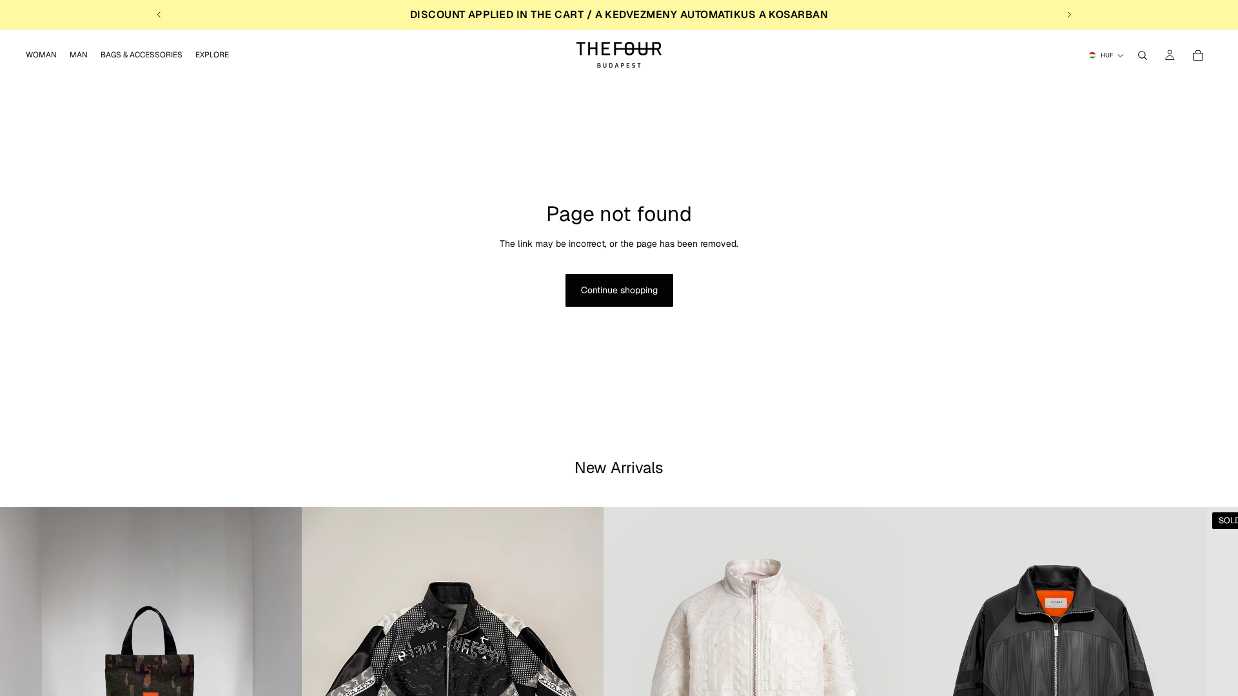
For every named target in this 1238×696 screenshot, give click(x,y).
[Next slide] (1069, 15)
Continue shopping (619, 290)
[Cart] (1198, 55)
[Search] (1142, 55)
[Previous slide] (159, 15)
